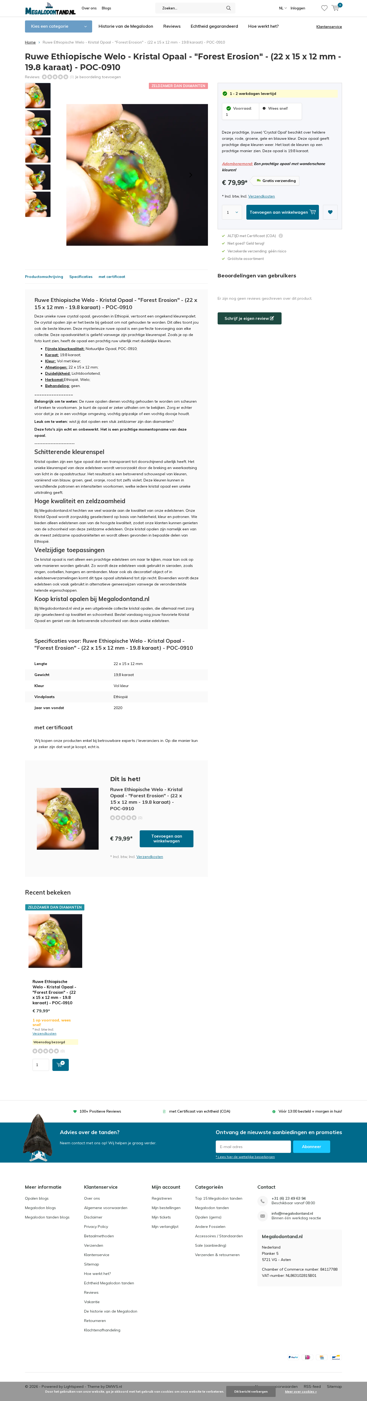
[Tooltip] (281, 236)
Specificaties (80, 276)
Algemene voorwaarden (105, 1207)
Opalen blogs (37, 1198)
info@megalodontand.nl (292, 1213)
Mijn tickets (161, 1217)
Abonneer (311, 1146)
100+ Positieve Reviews (100, 1111)
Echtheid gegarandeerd (214, 26)
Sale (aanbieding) (210, 1245)
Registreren (162, 1198)
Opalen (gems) (208, 1217)
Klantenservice (329, 26)
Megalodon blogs (40, 1207)
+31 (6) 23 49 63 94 (289, 1198)
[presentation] (190, 175)
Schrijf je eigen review (247, 318)
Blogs (106, 8)
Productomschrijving (44, 276)
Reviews (172, 26)
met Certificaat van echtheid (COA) (200, 1111)
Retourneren (95, 1320)
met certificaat (112, 276)
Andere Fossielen (210, 1226)
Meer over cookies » (301, 1391)
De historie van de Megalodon (110, 1311)
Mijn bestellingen (166, 1207)
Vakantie (92, 1301)
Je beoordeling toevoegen (98, 76)
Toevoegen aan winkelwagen (166, 839)
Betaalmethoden (99, 1236)
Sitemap (91, 1264)
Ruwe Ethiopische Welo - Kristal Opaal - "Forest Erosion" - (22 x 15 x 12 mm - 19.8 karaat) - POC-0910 (54, 992)
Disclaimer (93, 1217)
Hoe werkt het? (263, 26)
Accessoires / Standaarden (219, 1236)
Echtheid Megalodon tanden (109, 1283)
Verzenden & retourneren (217, 1254)
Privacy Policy (96, 1226)
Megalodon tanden (212, 1207)
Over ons (89, 8)
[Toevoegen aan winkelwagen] (60, 1065)
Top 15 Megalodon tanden (218, 1198)
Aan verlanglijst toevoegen (330, 212)
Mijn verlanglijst (165, 1226)
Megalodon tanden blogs (47, 1217)
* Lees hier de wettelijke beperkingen (245, 1157)
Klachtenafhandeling (102, 1330)
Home (30, 42)
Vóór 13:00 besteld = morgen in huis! (310, 1111)
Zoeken (228, 8)
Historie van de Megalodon (126, 26)
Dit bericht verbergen (251, 1391)
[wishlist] (324, 8)
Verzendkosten (261, 196)
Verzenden (93, 1245)
